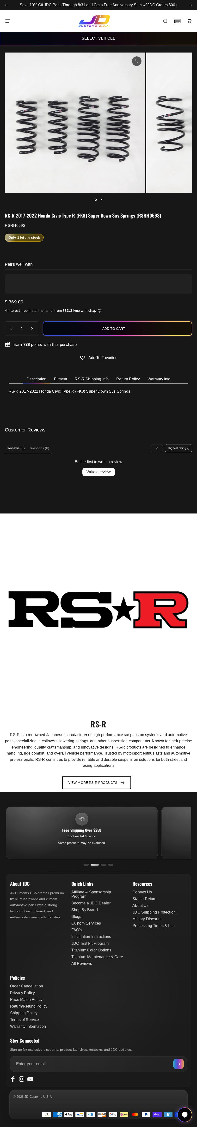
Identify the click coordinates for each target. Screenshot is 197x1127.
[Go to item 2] (101, 199)
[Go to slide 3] (103, 865)
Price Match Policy (26, 999)
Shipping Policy (23, 1013)
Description (37, 379)
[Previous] (6, 5)
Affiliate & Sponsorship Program (91, 894)
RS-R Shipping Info (92, 379)
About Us (140, 905)
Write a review (98, 472)
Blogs (76, 917)
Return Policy (128, 379)
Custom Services (86, 923)
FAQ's (76, 930)
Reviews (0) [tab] (16, 448)
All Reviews (81, 964)
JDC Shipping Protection (154, 912)
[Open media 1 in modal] (137, 61)
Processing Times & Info (153, 926)
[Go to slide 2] (95, 865)
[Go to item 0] (95, 199)
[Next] (190, 5)
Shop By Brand (84, 910)
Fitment (60, 379)
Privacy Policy (22, 993)
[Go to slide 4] (110, 865)
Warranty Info (159, 379)
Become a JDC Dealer (91, 903)
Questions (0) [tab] (39, 448)
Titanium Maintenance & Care (97, 957)
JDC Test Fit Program (90, 943)
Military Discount (146, 919)
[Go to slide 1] (86, 865)
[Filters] (157, 448)
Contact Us (142, 892)
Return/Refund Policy (28, 1006)
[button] (177, 21)
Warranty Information (28, 1026)
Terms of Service (24, 1020)
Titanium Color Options (91, 950)
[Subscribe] (178, 1064)
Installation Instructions (91, 937)
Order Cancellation (26, 986)
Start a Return (144, 899)
